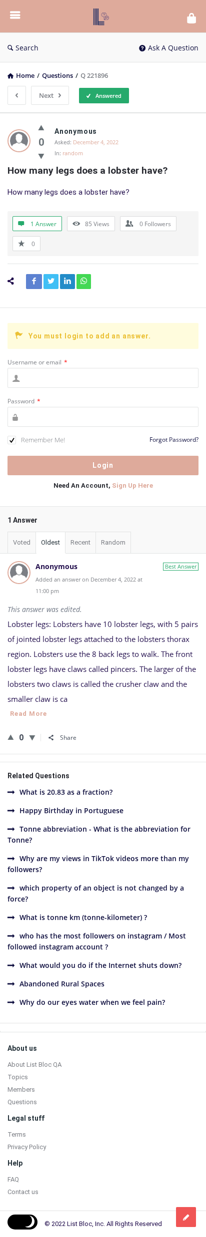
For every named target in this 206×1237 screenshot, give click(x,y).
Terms (17, 1134)
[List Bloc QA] (103, 16)
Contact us (23, 1192)
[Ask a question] (186, 1217)
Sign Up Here (132, 485)
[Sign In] (191, 17)
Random (113, 542)
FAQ (13, 1179)
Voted (21, 542)
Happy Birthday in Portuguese (72, 810)
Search (27, 47)
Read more (28, 713)
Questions (22, 1102)
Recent (80, 542)
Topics (18, 1077)
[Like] (41, 127)
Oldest (50, 542)
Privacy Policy (27, 1147)
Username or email (38, 362)
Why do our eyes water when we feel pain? (92, 1002)
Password (24, 401)
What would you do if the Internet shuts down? (101, 965)
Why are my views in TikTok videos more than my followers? (98, 864)
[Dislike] (41, 156)
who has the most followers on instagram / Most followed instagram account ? (97, 941)
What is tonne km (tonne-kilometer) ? (83, 917)
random (72, 153)
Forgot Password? (174, 439)
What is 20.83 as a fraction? (66, 792)
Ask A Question (173, 47)
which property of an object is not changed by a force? (96, 893)
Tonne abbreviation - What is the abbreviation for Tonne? (99, 834)
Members (21, 1089)
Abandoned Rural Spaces (62, 983)
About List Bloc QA (35, 1064)
